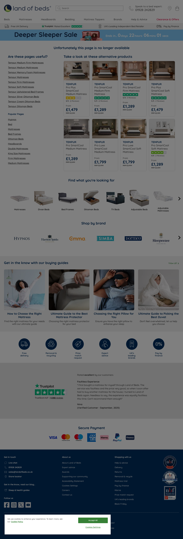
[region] (58, 524)
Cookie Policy (17, 521)
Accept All (92, 520)
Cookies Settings (93, 527)
